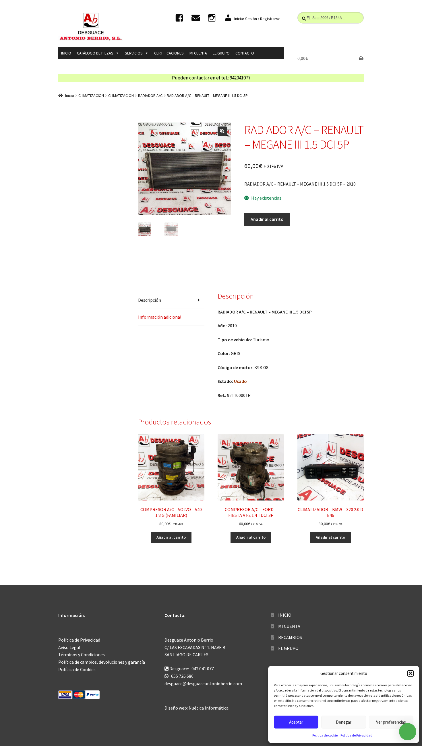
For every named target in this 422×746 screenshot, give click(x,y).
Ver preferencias (391, 722)
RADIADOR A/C (150, 95)
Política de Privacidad (356, 735)
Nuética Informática (209, 708)
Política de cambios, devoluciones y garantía (101, 662)
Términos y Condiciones (81, 654)
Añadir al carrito (267, 219)
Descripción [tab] (149, 300)
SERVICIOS (134, 53)
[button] (410, 673)
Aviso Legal (69, 647)
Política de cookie (325, 735)
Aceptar (296, 722)
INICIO (66, 53)
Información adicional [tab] (159, 317)
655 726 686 (182, 676)
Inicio (69, 95)
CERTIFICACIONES (169, 53)
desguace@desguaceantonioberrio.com (203, 683)
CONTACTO (244, 53)
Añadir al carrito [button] (171, 537)
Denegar (343, 722)
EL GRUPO (221, 53)
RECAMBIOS (290, 637)
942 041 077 (202, 668)
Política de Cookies (77, 669)
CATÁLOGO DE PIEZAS (95, 53)
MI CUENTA (198, 53)
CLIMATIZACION (91, 95)
